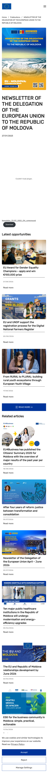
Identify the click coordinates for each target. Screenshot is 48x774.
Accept (24, 752)
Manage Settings (24, 767)
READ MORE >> (26, 407)
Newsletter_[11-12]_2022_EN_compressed (19, 220)
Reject (24, 760)
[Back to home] (6, 6)
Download (9, 224)
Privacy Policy (17, 744)
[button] (45, 6)
